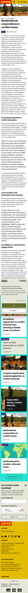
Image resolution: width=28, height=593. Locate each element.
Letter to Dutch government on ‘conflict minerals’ (13, 345)
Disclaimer (4, 584)
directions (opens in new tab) (10, 553)
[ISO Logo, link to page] (14, 590)
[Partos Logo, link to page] (20, 590)
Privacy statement (14, 584)
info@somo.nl (10, 531)
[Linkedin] (2, 536)
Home (2, 18)
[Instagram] (12, 536)
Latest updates (10, 18)
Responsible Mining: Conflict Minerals (14, 403)
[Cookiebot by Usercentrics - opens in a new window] (19, 281)
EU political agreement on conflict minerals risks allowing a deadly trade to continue (14, 325)
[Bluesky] (19, 536)
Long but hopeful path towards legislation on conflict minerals (14, 376)
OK (14, 305)
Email (7, 498)
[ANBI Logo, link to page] (8, 590)
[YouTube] (6, 536)
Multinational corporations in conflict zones (10, 433)
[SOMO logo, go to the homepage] (6, 2)
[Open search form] (19, 2)
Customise (13, 310)
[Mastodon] (16, 536)
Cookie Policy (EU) (6, 586)
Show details (19, 300)
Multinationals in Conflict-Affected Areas (11, 464)
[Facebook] (9, 536)
